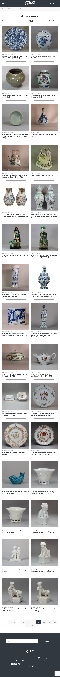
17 (28, 622)
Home (3, 8)
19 (39, 622)
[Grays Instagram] (57, 3)
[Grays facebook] (50, 3)
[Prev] (5, 622)
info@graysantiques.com (44, 658)
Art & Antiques (10, 8)
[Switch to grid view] (31, 21)
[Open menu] (3, 3)
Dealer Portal (43, 661)
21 (49, 622)
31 (32, 625)
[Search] (6, 3)
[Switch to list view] (29, 21)
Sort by (41, 21)
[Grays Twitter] (54, 3)
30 (27, 625)
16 (23, 622)
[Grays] (30, 651)
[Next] (37, 625)
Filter (4, 21)
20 (44, 622)
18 (33, 622)
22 (55, 622)
